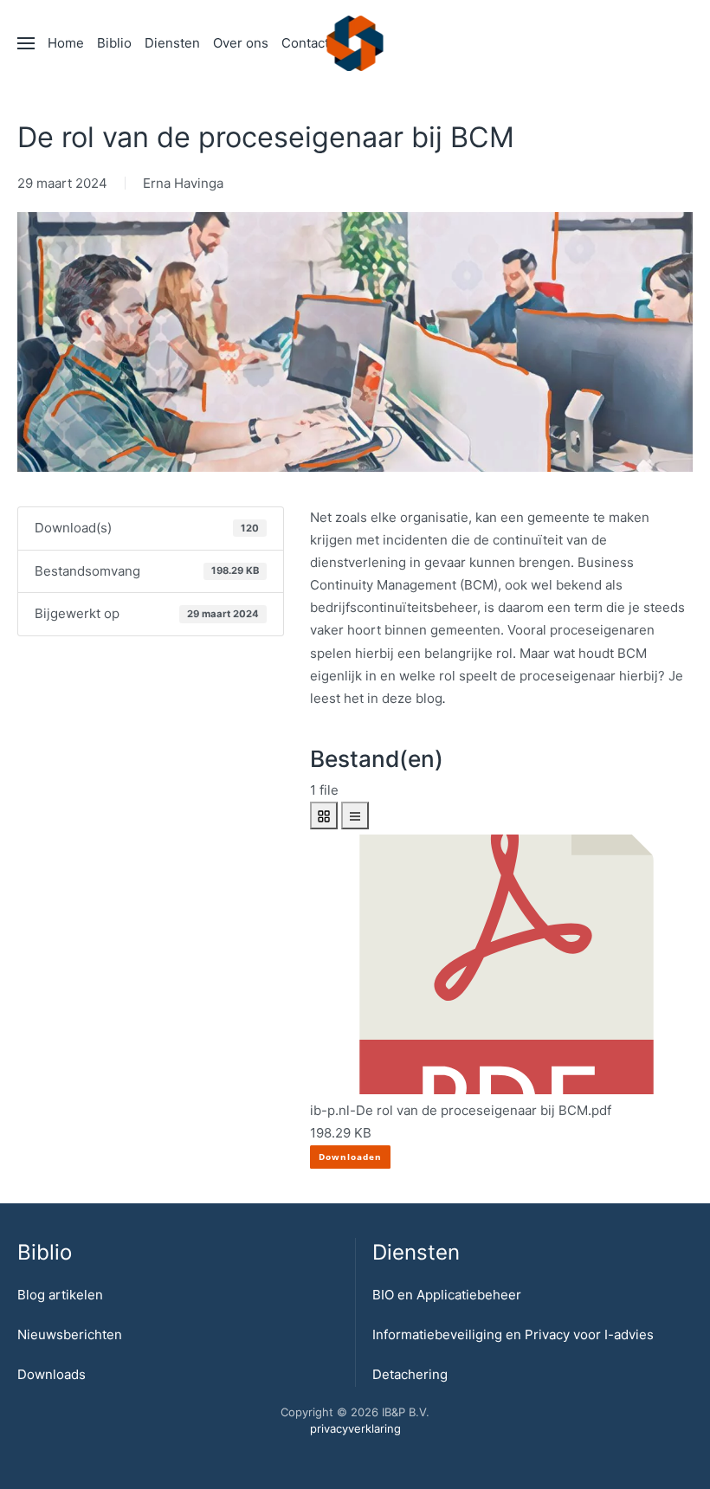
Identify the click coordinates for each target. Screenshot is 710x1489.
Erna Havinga (183, 183)
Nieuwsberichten (69, 1334)
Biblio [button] (114, 43)
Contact (305, 43)
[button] (26, 43)
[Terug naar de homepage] (355, 43)
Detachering (410, 1374)
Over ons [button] (240, 43)
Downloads (51, 1374)
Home (66, 43)
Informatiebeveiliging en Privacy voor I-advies (513, 1334)
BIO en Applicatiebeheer (446, 1294)
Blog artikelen (60, 1294)
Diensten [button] (172, 43)
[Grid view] (324, 815)
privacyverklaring (355, 1428)
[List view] (355, 815)
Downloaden (350, 1157)
